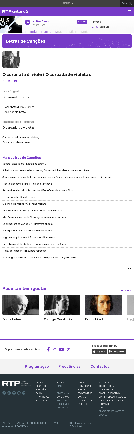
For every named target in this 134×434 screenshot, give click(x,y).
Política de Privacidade (14, 423)
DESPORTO (41, 386)
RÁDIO (39, 393)
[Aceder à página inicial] (11, 11)
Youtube (19, 393)
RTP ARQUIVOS (42, 396)
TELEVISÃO (41, 389)
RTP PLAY (61, 382)
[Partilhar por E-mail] (15, 81)
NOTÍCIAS (40, 382)
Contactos (99, 366)
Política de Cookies (38, 423)
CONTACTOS (83, 382)
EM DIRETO (62, 386)
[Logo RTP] (16, 383)
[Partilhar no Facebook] (3, 81)
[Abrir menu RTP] (67, 3)
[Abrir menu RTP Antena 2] (131, 11)
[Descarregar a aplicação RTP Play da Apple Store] (99, 351)
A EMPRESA (104, 382)
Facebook (4, 393)
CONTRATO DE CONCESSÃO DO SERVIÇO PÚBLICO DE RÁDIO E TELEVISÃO (112, 400)
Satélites (82, 404)
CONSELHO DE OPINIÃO (109, 393)
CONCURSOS (63, 396)
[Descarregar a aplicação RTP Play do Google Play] (117, 351)
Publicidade (21, 426)
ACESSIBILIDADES (85, 400)
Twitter (9, 393)
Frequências (70, 366)
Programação (37, 366)
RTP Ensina (41, 400)
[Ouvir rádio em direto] (11, 24)
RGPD (101, 407)
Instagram (14, 393)
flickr (24, 393)
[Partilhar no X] (9, 81)
